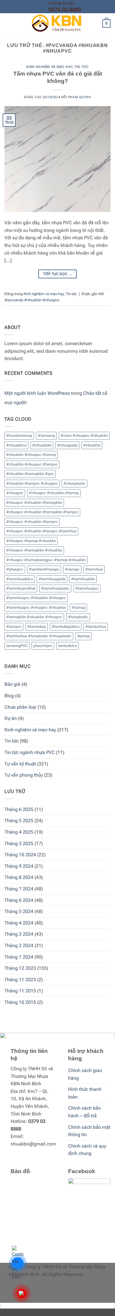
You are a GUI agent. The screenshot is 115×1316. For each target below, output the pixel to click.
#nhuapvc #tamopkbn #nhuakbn (34, 550)
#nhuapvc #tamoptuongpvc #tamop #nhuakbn (46, 560)
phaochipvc (42, 645)
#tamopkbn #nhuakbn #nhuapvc (34, 617)
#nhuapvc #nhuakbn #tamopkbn (34, 502)
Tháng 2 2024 (18, 945)
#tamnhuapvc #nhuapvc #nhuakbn (36, 607)
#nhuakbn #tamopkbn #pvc (30, 473)
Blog (9, 695)
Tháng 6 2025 (18, 809)
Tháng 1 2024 (18, 957)
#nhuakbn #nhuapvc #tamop (31, 454)
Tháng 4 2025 (18, 832)
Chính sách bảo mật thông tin (89, 1131)
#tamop (78, 607)
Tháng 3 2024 (18, 934)
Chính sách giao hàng (85, 1074)
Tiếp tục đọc (57, 274)
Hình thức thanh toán (84, 1093)
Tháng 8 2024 (18, 877)
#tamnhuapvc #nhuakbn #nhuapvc (36, 598)
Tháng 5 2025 (18, 820)
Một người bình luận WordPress (37, 393)
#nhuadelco (16, 445)
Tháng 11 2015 (20, 991)
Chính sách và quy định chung (87, 1149)
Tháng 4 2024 (18, 923)
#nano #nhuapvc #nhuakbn (84, 435)
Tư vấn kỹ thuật (20, 764)
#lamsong (46, 435)
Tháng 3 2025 (18, 843)
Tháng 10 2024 (20, 854)
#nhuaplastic (74, 483)
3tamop (83, 636)
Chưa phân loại (20, 707)
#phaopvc (14, 569)
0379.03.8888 (65, 9)
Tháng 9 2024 (18, 866)
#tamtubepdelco (66, 626)
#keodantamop (19, 435)
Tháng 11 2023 (20, 979)
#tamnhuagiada (52, 579)
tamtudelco (67, 645)
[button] (8, 23)
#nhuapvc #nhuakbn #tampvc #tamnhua (41, 531)
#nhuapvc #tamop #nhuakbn (31, 541)
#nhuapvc (14, 493)
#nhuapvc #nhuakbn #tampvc (32, 521)
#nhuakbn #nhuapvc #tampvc (32, 464)
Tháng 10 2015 (20, 1002)
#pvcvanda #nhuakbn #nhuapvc (32, 300)
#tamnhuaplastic (55, 588)
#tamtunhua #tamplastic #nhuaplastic (38, 636)
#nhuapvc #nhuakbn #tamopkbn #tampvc (42, 512)
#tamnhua (94, 569)
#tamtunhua (95, 626)
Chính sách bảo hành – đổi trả (84, 1111)
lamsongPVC (17, 645)
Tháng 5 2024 (18, 911)
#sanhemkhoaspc (44, 569)
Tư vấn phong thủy (23, 775)
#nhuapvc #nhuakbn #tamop (54, 493)
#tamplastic (78, 617)
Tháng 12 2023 (20, 968)
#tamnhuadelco (19, 579)
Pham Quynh (79, 97)
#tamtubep (36, 626)
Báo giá (12, 684)
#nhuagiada (67, 445)
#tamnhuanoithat (20, 588)
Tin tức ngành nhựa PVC (29, 752)
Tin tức (81, 66)
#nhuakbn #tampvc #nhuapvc (32, 483)
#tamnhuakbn (83, 579)
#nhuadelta (42, 445)
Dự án (10, 718)
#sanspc (72, 569)
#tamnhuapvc (87, 588)
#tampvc (14, 626)
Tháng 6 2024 (18, 900)
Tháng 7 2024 (18, 889)
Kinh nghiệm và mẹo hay (49, 66)
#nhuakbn (92, 445)
